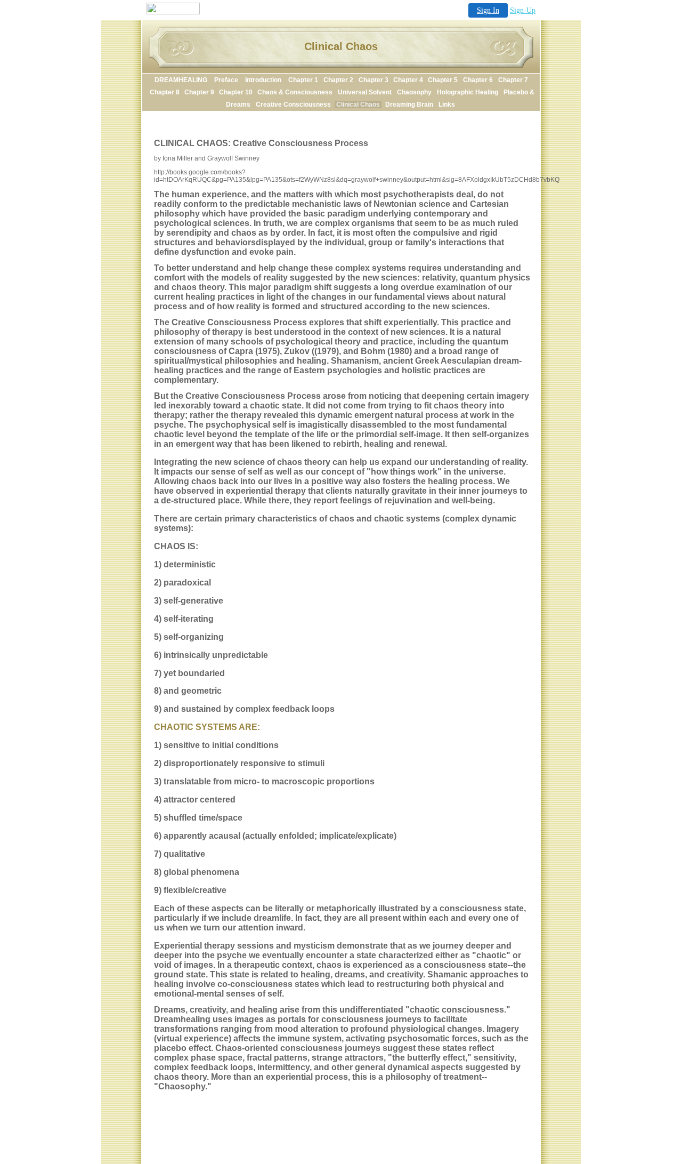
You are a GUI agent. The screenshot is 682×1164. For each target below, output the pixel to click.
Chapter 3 (374, 80)
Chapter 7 (513, 80)
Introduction (264, 80)
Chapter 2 (338, 80)
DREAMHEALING (182, 80)
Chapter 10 (236, 92)
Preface (227, 80)
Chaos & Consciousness (294, 92)
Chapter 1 (303, 80)
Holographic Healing (467, 92)
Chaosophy (414, 92)
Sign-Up (522, 10)
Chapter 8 (165, 92)
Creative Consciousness (293, 104)
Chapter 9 (200, 92)
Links (447, 104)
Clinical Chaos (358, 104)
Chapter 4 (409, 80)
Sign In (488, 10)
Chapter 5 (443, 80)
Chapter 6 (478, 80)
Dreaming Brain (409, 104)
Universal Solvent (365, 92)
